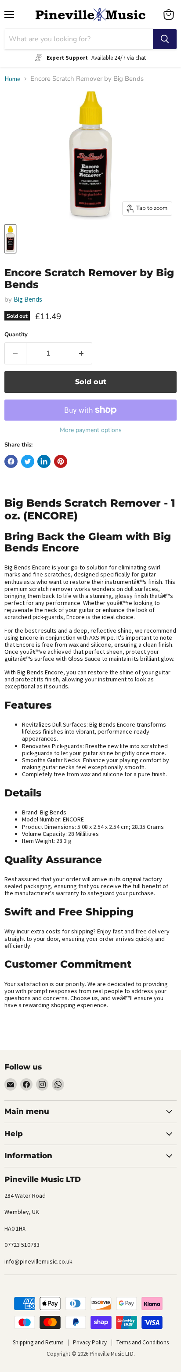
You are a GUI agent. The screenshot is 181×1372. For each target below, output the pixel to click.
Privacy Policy (90, 1342)
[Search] (165, 39)
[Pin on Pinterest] (60, 461)
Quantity (16, 334)
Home (12, 79)
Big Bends (28, 299)
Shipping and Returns (38, 1342)
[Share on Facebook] (11, 461)
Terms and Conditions (142, 1342)
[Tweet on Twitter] (27, 461)
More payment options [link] (91, 430)
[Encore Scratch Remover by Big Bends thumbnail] (10, 239)
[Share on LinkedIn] (44, 461)
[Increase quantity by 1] (82, 353)
